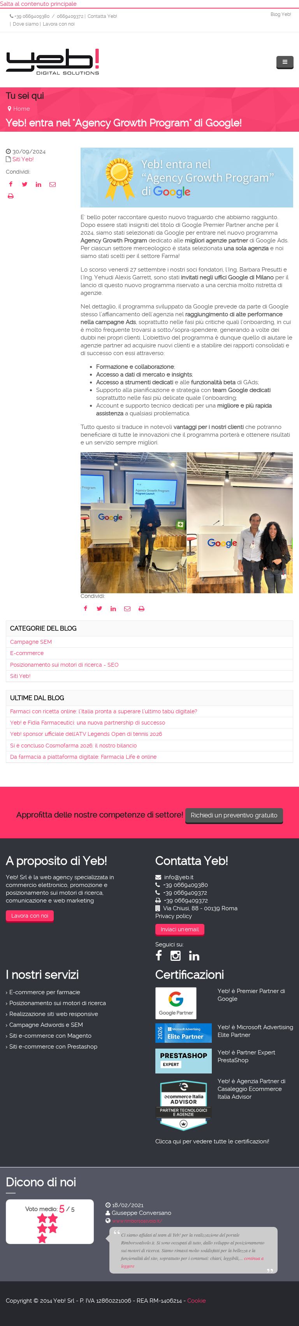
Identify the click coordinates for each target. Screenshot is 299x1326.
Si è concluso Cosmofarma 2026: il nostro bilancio (73, 745)
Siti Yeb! (23, 159)
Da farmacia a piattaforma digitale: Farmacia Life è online (83, 757)
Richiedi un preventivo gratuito (234, 815)
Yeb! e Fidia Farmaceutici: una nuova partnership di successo (87, 723)
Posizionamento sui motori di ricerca (57, 1003)
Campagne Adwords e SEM (46, 1024)
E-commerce (27, 653)
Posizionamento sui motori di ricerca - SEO (64, 665)
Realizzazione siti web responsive (53, 1014)
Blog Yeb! (281, 14)
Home (21, 108)
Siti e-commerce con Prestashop (53, 1046)
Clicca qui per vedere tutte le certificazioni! (212, 1141)
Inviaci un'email (180, 929)
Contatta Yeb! (102, 16)
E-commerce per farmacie (44, 992)
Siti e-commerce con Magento (50, 1035)
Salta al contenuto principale (38, 3)
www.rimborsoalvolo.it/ (129, 1221)
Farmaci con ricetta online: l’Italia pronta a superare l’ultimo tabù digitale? (103, 711)
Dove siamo (26, 24)
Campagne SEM (31, 642)
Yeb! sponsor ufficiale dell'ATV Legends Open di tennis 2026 (86, 734)
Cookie (196, 1300)
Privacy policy (173, 916)
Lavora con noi (59, 24)
